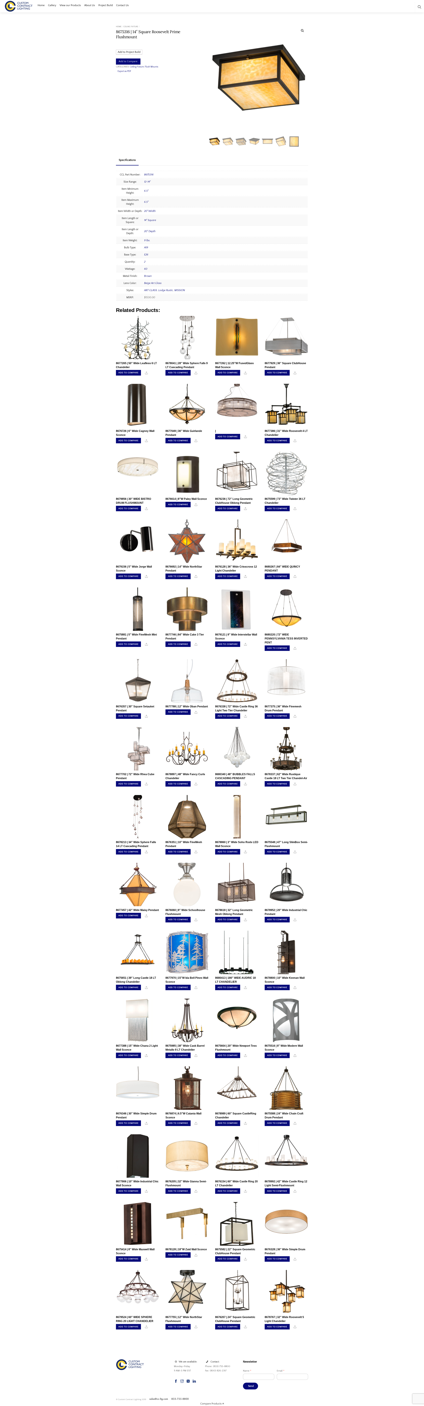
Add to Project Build (129, 52)
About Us (89, 5)
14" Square (150, 220)
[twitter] (188, 1380)
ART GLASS (150, 290)
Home (41, 5)
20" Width (150, 211)
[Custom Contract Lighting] (19, 6)
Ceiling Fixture (130, 27)
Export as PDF (124, 71)
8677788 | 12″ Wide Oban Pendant (186, 706)
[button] (302, 31)
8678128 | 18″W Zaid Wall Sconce (186, 1249)
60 (145, 268)
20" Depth (150, 231)
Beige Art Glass (152, 283)
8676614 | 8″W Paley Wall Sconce (186, 498)
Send (251, 1386)
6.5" (146, 190)
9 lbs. (147, 240)
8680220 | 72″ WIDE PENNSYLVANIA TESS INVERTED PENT (286, 638)
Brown (148, 276)
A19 (146, 247)
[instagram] (182, 1380)
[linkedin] (194, 1380)
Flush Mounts (151, 66)
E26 (146, 254)
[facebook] (176, 1380)
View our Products (70, 5)
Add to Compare (128, 61)
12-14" (147, 181)
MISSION (179, 290)
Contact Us (122, 5)
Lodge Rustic (165, 290)
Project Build (105, 5)
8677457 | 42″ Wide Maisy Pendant (137, 910)
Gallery (52, 5)
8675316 (149, 174)
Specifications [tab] (127, 160)
